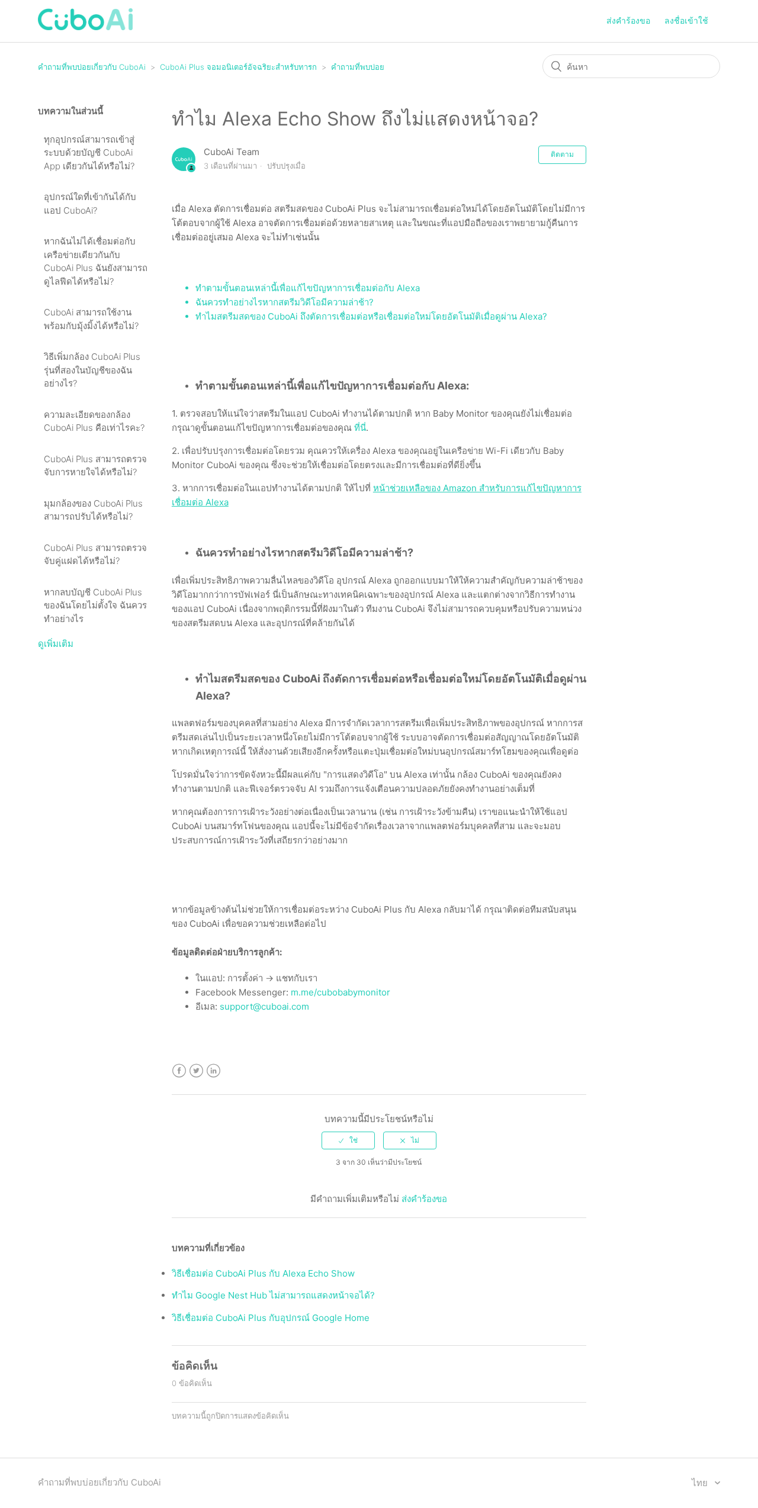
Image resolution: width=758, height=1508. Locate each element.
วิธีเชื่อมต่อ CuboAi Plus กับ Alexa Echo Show (263, 1273)
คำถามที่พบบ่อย (357, 67)
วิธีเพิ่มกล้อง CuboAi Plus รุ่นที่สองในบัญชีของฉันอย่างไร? (92, 370)
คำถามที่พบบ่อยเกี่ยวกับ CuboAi (92, 67)
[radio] (348, 1140)
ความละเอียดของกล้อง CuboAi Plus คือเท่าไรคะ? (94, 421)
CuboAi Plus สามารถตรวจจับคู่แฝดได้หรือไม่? (95, 554)
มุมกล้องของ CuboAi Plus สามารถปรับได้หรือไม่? (93, 510)
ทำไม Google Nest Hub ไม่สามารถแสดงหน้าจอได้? (273, 1295)
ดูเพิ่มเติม (55, 643)
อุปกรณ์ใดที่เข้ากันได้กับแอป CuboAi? (90, 203)
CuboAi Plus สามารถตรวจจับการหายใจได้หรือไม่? (95, 465)
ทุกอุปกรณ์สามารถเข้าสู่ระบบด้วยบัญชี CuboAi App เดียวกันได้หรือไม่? (89, 153)
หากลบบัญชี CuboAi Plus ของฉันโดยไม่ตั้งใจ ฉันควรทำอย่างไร (95, 605)
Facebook (179, 1071)
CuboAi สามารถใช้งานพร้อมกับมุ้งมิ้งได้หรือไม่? (91, 319)
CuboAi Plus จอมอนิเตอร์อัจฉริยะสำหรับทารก (238, 67)
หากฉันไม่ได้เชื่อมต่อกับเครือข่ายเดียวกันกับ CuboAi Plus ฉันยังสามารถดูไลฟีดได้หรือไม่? (95, 261)
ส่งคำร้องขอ (628, 20)
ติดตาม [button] (562, 154)
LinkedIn (213, 1071)
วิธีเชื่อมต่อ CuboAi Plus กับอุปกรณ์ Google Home (271, 1317)
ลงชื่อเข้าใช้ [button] (686, 20)
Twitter (196, 1071)
